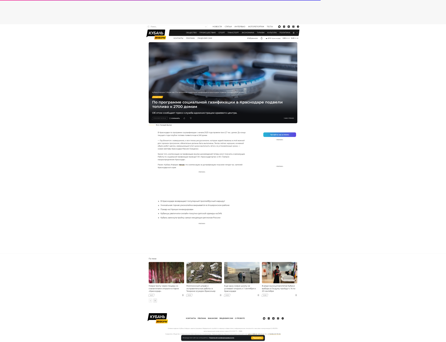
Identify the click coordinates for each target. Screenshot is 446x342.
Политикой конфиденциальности (221, 338)
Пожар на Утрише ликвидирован (177, 209)
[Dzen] (288, 26)
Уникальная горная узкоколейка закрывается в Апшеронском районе (195, 205)
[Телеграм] (298, 26)
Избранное (252, 38)
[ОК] (293, 26)
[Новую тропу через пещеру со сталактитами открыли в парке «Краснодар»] (166, 272)
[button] (257, 337)
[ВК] (284, 26)
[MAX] (279, 26)
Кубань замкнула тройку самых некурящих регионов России (190, 218)
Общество (170, 92)
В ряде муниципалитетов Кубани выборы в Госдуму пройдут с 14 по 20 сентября (278, 288)
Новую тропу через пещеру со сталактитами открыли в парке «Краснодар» (164, 288)
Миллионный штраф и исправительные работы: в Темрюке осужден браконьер (200, 288)
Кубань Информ (158, 92)
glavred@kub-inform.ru (256, 334)
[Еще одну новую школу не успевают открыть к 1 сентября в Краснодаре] (242, 272)
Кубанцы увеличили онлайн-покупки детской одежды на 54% (191, 213)
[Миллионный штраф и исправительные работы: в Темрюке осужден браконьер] (204, 272)
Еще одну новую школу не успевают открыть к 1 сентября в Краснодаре (240, 288)
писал (181, 165)
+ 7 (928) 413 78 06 (274, 334)
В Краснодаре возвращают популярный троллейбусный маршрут (193, 201)
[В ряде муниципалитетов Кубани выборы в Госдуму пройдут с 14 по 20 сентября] (279, 272)
